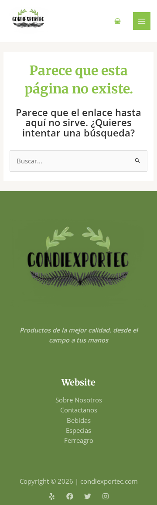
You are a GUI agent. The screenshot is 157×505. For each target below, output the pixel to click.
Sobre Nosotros (78, 399)
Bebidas (79, 420)
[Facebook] (69, 496)
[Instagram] (105, 496)
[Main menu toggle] (141, 21)
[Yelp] (51, 496)
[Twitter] (87, 496)
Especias (78, 430)
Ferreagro (78, 440)
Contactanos (78, 409)
